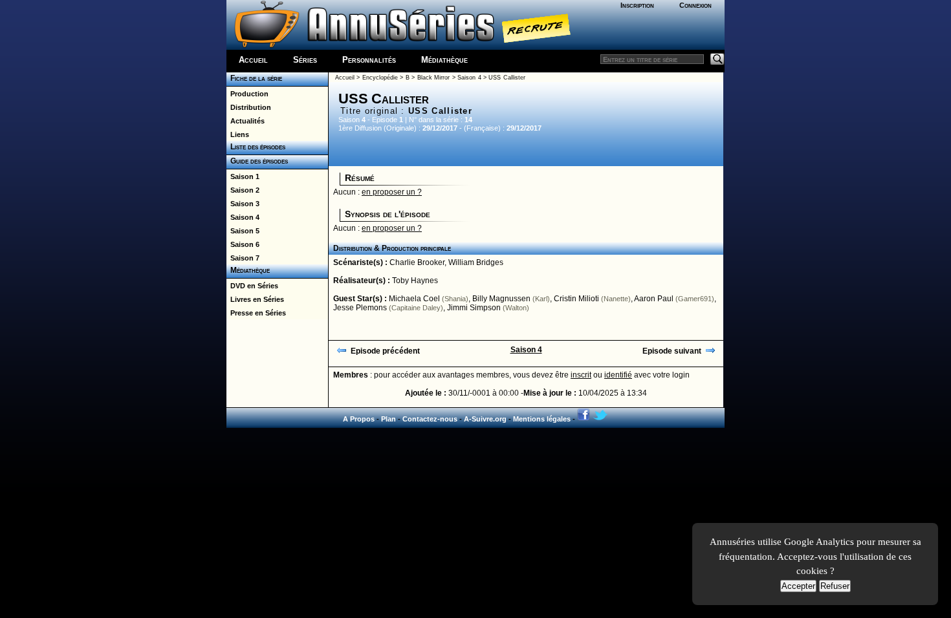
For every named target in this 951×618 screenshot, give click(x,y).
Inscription (637, 5)
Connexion (695, 5)
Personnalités (369, 60)
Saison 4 (242, 217)
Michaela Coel (414, 298)
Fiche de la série (254, 78)
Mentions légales (542, 419)
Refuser (834, 586)
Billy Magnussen (501, 298)
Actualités (245, 121)
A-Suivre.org (485, 419)
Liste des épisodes (255, 146)
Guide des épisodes (257, 160)
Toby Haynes (415, 280)
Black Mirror (433, 77)
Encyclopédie (380, 77)
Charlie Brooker (416, 262)
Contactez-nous (429, 419)
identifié (618, 374)
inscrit (581, 374)
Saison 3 (242, 204)
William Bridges (475, 262)
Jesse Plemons (360, 307)
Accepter (798, 586)
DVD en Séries (252, 286)
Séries (305, 60)
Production (247, 94)
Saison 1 (242, 176)
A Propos (359, 419)
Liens (237, 134)
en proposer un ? (392, 192)
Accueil (253, 60)
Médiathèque (444, 60)
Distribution (248, 107)
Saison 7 (242, 258)
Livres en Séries (255, 299)
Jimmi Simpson (474, 307)
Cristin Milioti (576, 298)
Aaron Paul (653, 298)
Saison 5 (242, 231)
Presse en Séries (256, 313)
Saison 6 (242, 244)
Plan (388, 419)
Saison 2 (242, 190)
